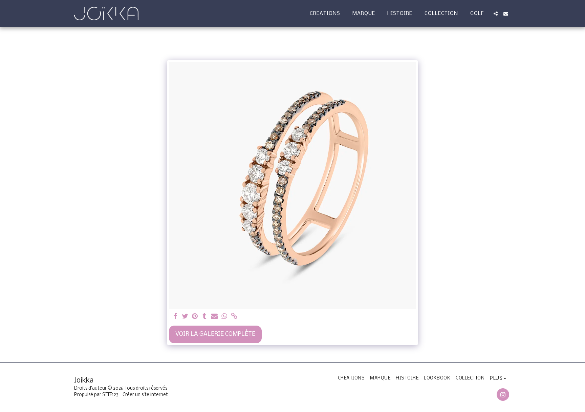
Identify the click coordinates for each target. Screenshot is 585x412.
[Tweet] (185, 317)
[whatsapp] (224, 317)
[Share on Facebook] (175, 317)
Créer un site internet (145, 394)
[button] (495, 13)
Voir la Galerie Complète (215, 334)
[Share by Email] (214, 317)
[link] (234, 317)
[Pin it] (194, 317)
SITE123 (110, 394)
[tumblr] (204, 317)
